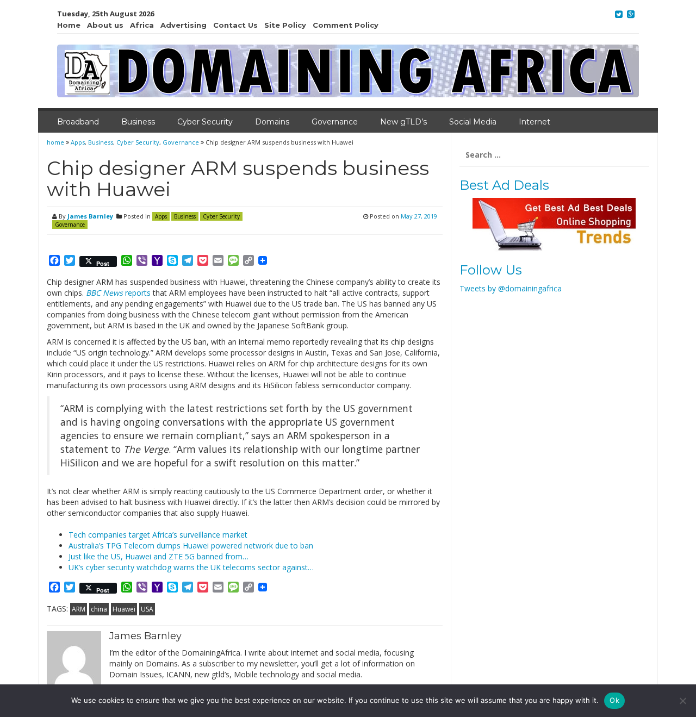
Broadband (78, 122)
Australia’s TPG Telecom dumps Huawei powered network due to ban (191, 545)
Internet (534, 122)
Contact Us (235, 25)
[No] (682, 700)
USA (147, 609)
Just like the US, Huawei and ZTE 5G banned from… (158, 556)
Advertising (183, 25)
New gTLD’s (403, 122)
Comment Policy (345, 25)
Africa (142, 25)
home (56, 142)
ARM (78, 609)
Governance (335, 122)
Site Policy (285, 25)
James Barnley (90, 216)
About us (105, 25)
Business (138, 122)
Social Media (472, 122)
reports (118, 293)
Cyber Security (205, 122)
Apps (78, 142)
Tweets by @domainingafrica (510, 288)
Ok (614, 700)
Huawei (124, 609)
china (99, 609)
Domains (272, 122)
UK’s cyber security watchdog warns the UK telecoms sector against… (191, 567)
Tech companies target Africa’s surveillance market (158, 534)
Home (68, 25)
